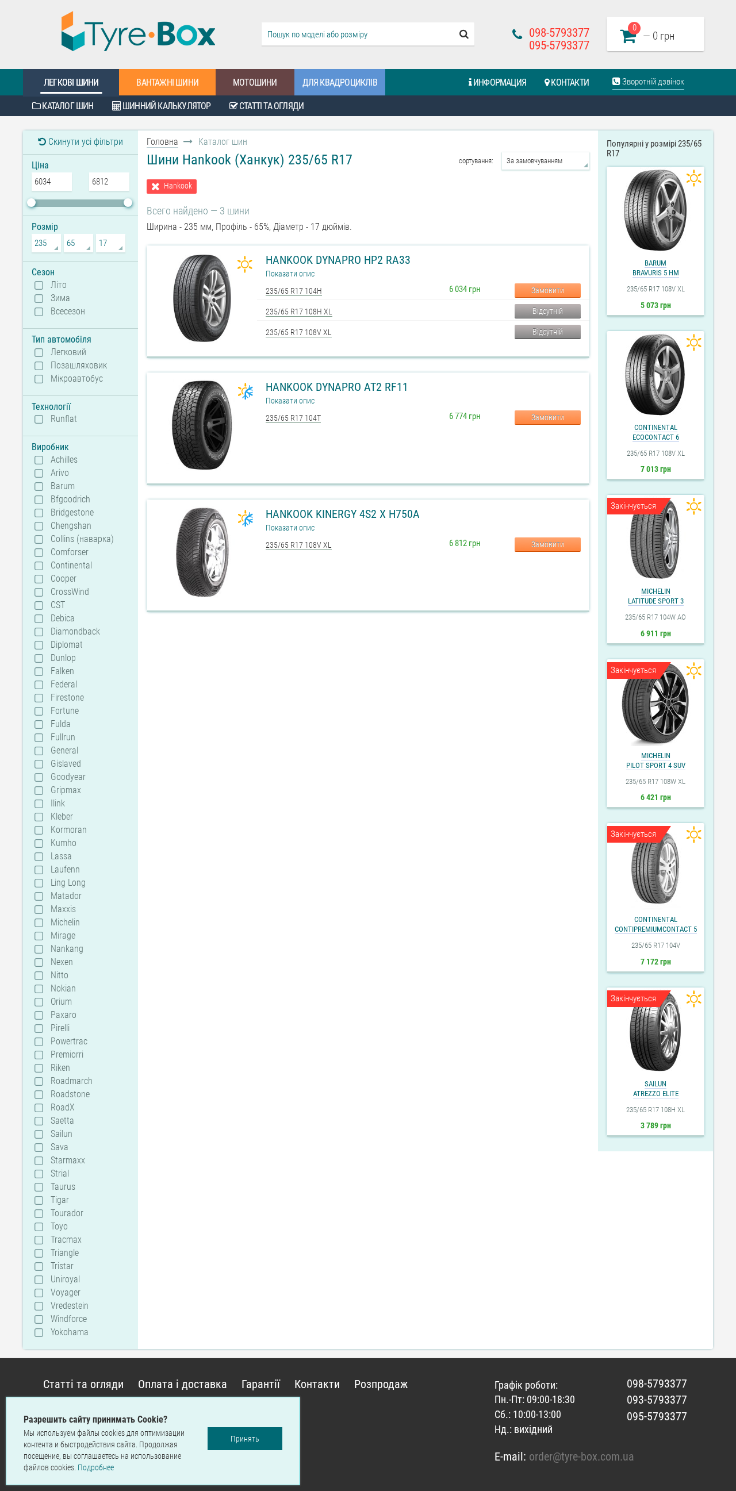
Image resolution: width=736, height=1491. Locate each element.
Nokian (63, 988)
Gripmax (66, 790)
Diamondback (75, 632)
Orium (61, 1002)
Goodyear (68, 777)
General (64, 751)
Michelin (65, 922)
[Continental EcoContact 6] (655, 375)
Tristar (62, 1266)
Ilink (58, 803)
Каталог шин (66, 106)
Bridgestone (72, 513)
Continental (71, 565)
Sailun (61, 1134)
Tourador (67, 1213)
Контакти (569, 82)
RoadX (63, 1107)
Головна (162, 141)
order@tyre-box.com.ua (581, 1456)
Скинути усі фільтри (84, 141)
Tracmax (66, 1240)
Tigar (60, 1200)
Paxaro (63, 1015)
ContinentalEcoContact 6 (655, 432)
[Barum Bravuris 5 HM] (655, 210)
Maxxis (63, 909)
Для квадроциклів (339, 82)
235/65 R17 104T (293, 417)
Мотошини (255, 82)
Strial (60, 1174)
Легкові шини (71, 82)
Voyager (65, 1293)
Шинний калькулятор (166, 106)
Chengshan (71, 526)
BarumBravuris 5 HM (655, 268)
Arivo (60, 473)
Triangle (65, 1253)
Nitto (59, 975)
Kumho (63, 843)
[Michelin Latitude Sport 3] (655, 538)
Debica (63, 618)
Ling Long (68, 883)
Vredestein (70, 1306)
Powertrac (69, 1041)
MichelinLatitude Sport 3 (656, 596)
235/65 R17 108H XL (299, 311)
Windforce (69, 1319)
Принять (245, 1438)
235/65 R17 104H (294, 290)
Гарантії (260, 1384)
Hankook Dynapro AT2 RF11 (337, 387)
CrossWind (70, 592)
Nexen (62, 962)
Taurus (63, 1187)
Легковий (68, 352)
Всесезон (68, 311)
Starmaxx (68, 1160)
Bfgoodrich (70, 499)
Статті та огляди (270, 106)
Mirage (63, 936)
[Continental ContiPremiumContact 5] (655, 867)
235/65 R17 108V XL (299, 332)
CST (58, 605)
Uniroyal (65, 1279)
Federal (64, 684)
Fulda (61, 724)
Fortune (65, 711)
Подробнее (96, 1467)
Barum (63, 486)
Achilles (64, 460)
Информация (498, 82)
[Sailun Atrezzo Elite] (655, 1031)
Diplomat (67, 645)
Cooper (63, 579)
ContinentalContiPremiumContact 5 (656, 924)
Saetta (62, 1121)
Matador (66, 896)
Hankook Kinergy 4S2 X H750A (343, 514)
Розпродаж (381, 1384)
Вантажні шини (167, 82)
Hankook (178, 186)
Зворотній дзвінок (652, 81)
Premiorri (67, 1055)
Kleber (62, 817)
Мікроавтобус (77, 379)
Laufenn (65, 869)
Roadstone (70, 1094)
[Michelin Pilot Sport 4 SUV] (655, 703)
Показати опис (290, 273)
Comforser (70, 552)
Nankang (67, 949)
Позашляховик (79, 365)
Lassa (61, 856)
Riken (60, 1068)
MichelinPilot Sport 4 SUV (655, 760)
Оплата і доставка (182, 1384)
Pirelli (60, 1028)
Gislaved (66, 764)
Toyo (59, 1226)
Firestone (67, 698)
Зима (60, 298)
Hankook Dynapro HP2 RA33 (338, 260)
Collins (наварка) (82, 539)
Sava (59, 1147)
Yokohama (70, 1332)
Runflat (64, 419)
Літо (59, 285)
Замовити (547, 290)
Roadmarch (72, 1081)
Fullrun (63, 737)
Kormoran (69, 830)
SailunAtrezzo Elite (655, 1088)
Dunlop (63, 658)
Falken (62, 671)
